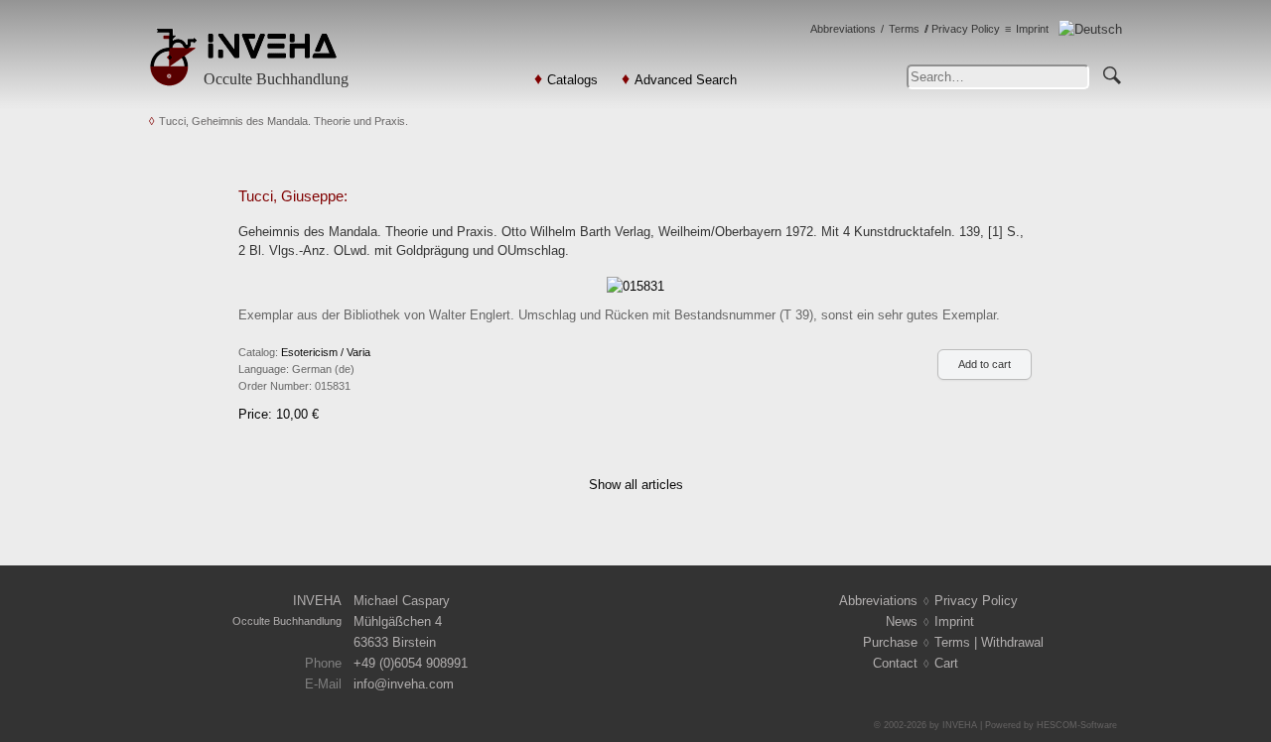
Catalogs (572, 79)
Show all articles (636, 484)
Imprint (1032, 29)
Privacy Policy (965, 29)
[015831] (635, 285)
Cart (946, 663)
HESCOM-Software (1077, 725)
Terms (904, 29)
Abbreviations (843, 29)
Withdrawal (1012, 642)
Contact (895, 663)
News (902, 621)
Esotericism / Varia (325, 352)
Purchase (890, 642)
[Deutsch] (1090, 29)
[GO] (1112, 72)
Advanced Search (686, 79)
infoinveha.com (403, 684)
